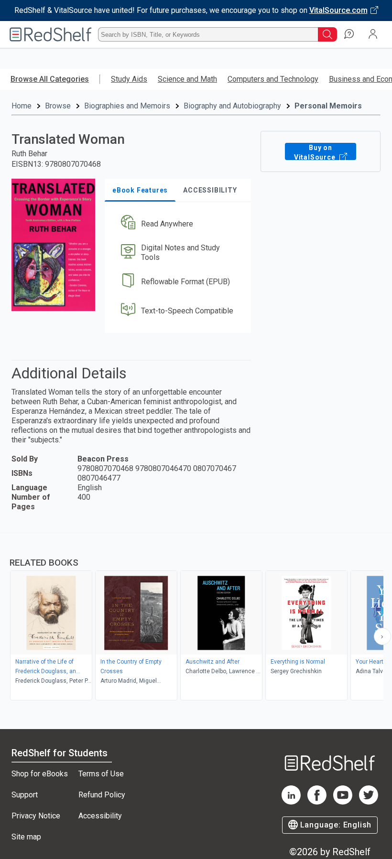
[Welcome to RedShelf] (50, 34)
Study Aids (129, 79)
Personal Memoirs (328, 105)
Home (21, 105)
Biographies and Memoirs (127, 105)
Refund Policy (101, 794)
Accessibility (100, 815)
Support (24, 794)
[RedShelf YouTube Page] (342, 801)
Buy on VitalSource (316, 152)
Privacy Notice (35, 815)
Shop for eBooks (39, 773)
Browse (58, 105)
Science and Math (187, 79)
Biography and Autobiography (232, 105)
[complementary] (196, 618)
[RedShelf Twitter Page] (368, 801)
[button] (177, 223)
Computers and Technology (273, 79)
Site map (26, 836)
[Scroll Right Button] (382, 636)
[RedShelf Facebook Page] (317, 801)
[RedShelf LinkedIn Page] (291, 801)
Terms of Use (101, 773)
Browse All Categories (50, 79)
